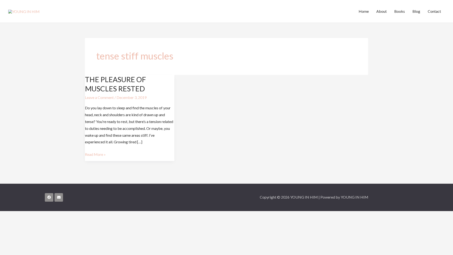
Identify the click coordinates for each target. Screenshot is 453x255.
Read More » (95, 154)
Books (399, 11)
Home (364, 11)
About (381, 11)
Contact (434, 11)
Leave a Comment (99, 97)
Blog (416, 11)
